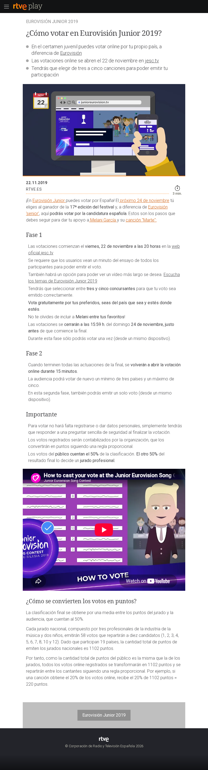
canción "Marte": (141, 220)
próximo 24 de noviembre (144, 200)
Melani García (103, 220)
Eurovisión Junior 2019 (104, 715)
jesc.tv (152, 60)
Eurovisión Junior (49, 200)
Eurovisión (71, 53)
